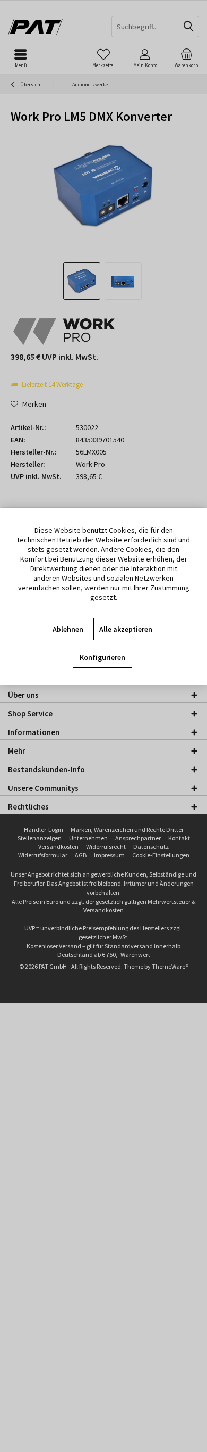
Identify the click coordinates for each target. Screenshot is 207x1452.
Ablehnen (68, 629)
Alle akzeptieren (125, 629)
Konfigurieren (102, 657)
